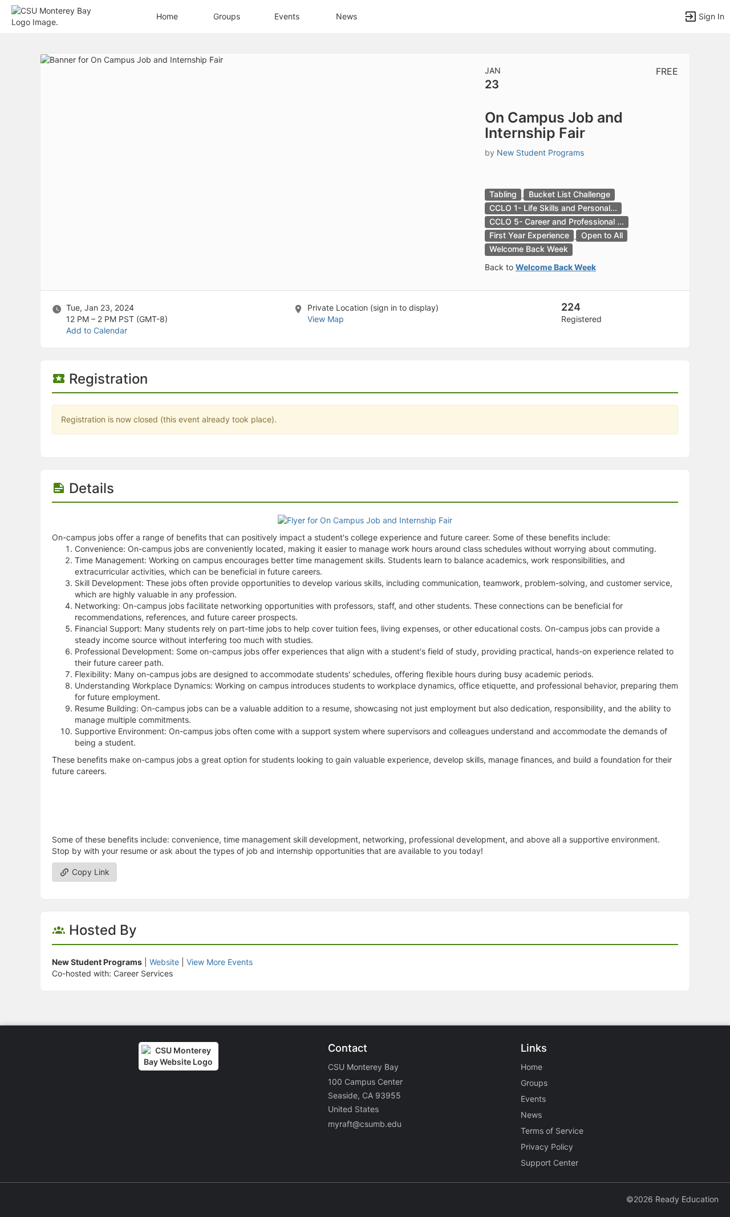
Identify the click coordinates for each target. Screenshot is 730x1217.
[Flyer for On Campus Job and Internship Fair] (365, 519)
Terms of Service (552, 1130)
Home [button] (167, 16)
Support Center (549, 1162)
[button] (58, 16)
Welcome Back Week (556, 267)
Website (164, 962)
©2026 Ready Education (672, 1199)
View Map (325, 319)
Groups (226, 16)
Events (286, 16)
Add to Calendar (96, 330)
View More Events (219, 962)
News (346, 16)
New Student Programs (540, 152)
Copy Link (90, 872)
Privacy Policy (547, 1146)
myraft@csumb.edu (365, 1124)
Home (531, 1067)
